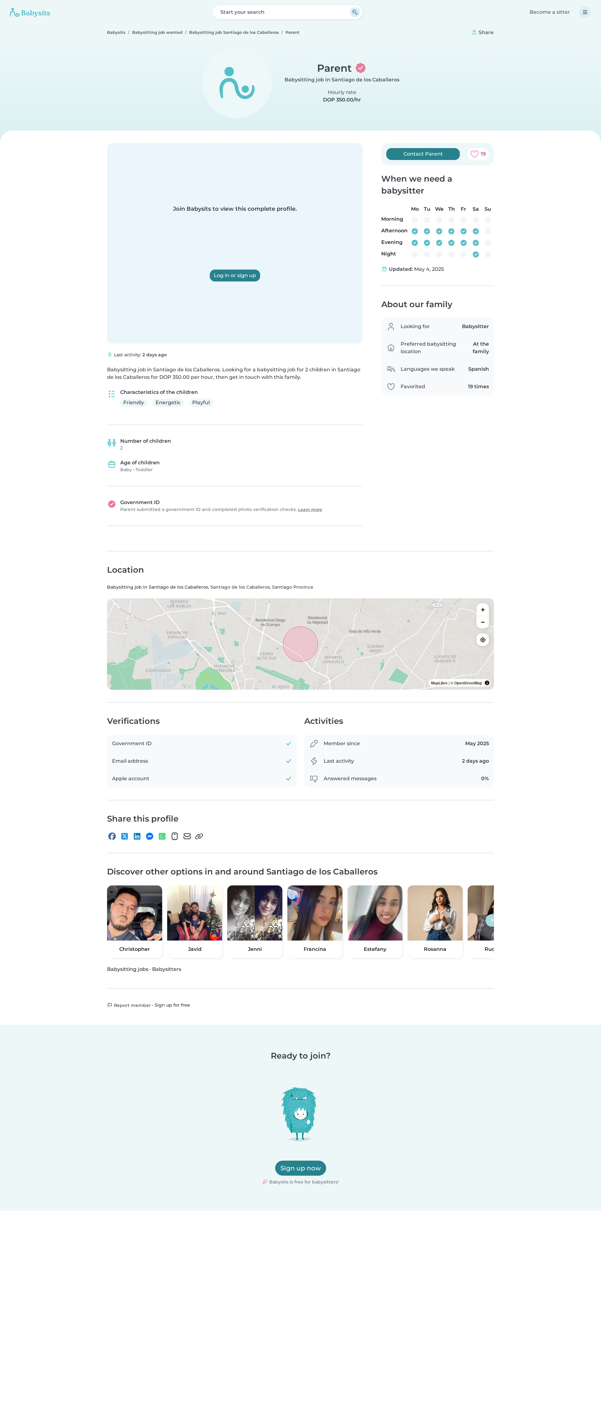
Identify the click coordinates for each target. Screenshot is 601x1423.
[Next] (491, 920)
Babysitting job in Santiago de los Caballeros (342, 80)
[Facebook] (112, 836)
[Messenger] (150, 836)
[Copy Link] (199, 836)
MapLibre (439, 683)
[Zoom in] (482, 609)
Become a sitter (550, 12)
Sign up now (300, 1168)
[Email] (187, 836)
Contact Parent (423, 154)
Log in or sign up (235, 275)
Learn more (310, 509)
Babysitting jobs (127, 969)
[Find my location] (482, 639)
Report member (132, 1005)
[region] (300, 644)
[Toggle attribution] (487, 683)
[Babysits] (30, 12)
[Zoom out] (482, 622)
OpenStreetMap (468, 683)
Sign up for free (172, 1005)
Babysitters (166, 969)
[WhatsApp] (162, 836)
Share (485, 32)
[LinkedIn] (137, 836)
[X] (125, 836)
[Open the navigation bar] (585, 12)
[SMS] (175, 836)
